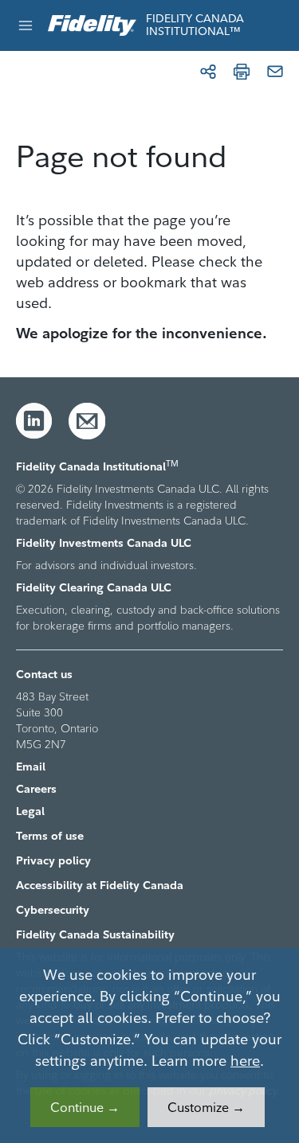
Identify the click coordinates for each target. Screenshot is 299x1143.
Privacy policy (53, 860)
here (245, 1060)
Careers (36, 789)
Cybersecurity (52, 910)
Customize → (206, 1107)
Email (30, 766)
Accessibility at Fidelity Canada (99, 885)
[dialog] (149, 1045)
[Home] (92, 26)
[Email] (275, 72)
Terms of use (50, 836)
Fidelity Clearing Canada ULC (93, 587)
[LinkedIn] (34, 421)
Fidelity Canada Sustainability (95, 934)
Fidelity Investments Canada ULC (103, 543)
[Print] (242, 72)
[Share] (208, 72)
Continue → (85, 1107)
